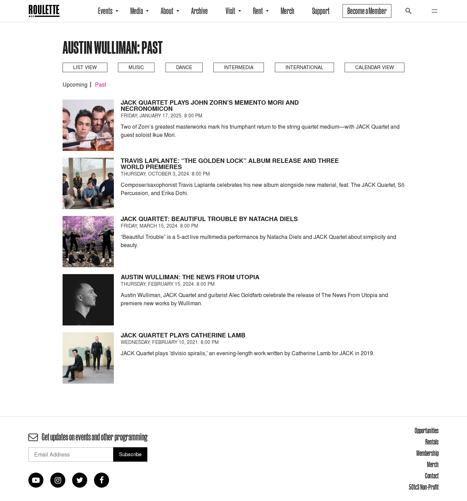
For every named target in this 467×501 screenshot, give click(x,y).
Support (321, 11)
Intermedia (238, 67)
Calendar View (374, 67)
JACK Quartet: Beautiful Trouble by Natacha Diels (209, 219)
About (167, 11)
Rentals (432, 441)
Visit (230, 11)
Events (105, 11)
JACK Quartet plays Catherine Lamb (183, 335)
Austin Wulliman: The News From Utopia (190, 277)
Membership (427, 453)
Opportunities (427, 430)
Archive (199, 11)
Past (100, 84)
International (304, 67)
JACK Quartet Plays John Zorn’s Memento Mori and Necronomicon (210, 105)
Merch (287, 11)
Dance (184, 67)
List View (85, 67)
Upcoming (75, 84)
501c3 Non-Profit (424, 487)
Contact (432, 475)
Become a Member (367, 11)
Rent (258, 11)
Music (136, 67)
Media (136, 11)
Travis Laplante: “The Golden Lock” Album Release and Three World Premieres (230, 163)
